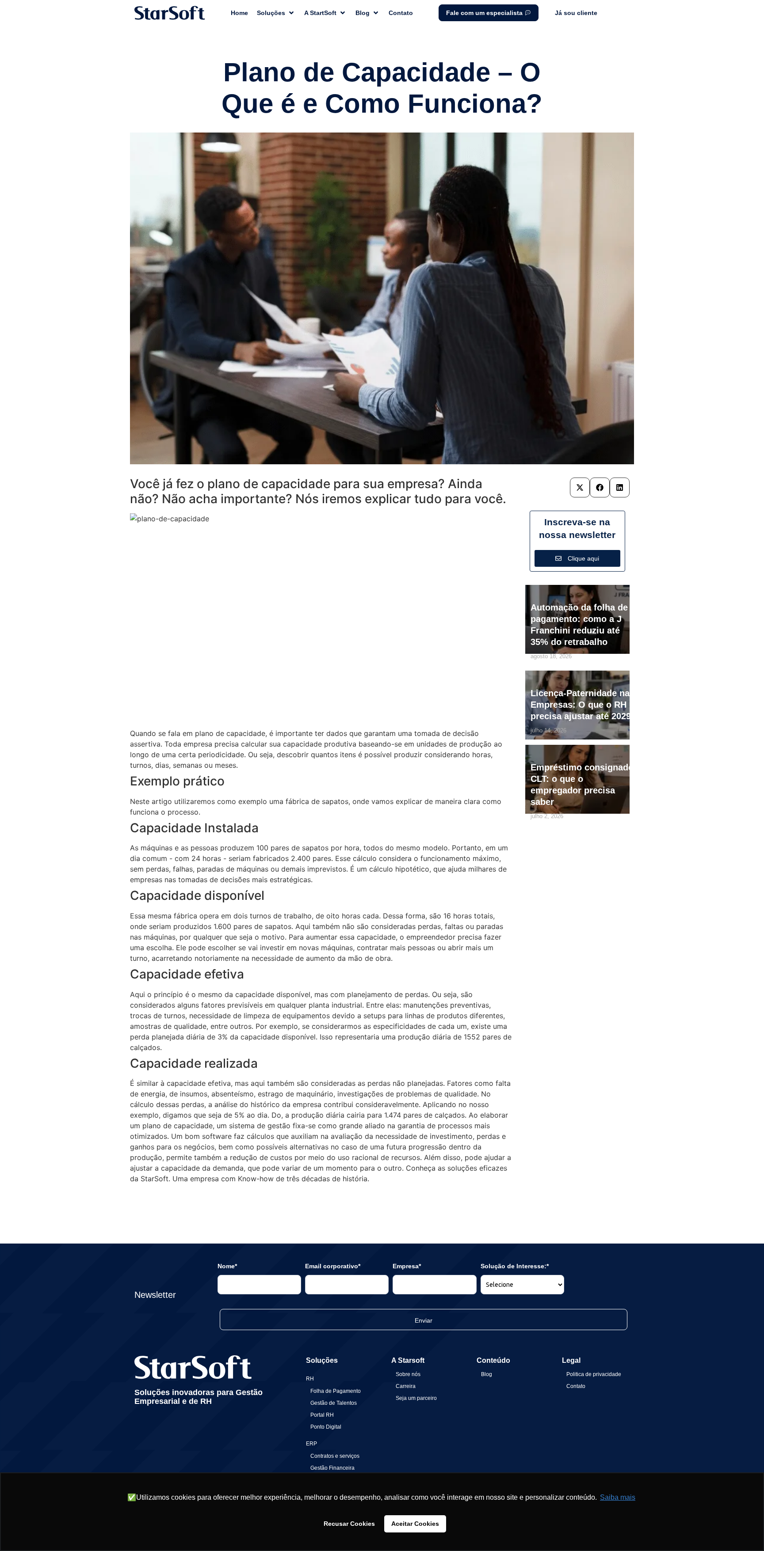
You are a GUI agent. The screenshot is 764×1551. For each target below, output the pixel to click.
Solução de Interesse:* (515, 1266)
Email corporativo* (332, 1266)
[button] (580, 487)
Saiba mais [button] (617, 1497)
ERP (311, 1444)
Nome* (227, 1266)
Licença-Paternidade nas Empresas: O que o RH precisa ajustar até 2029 (582, 704)
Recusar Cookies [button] (349, 1523)
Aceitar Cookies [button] (415, 1523)
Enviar (423, 1320)
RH (310, 1379)
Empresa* (407, 1266)
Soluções (322, 1360)
